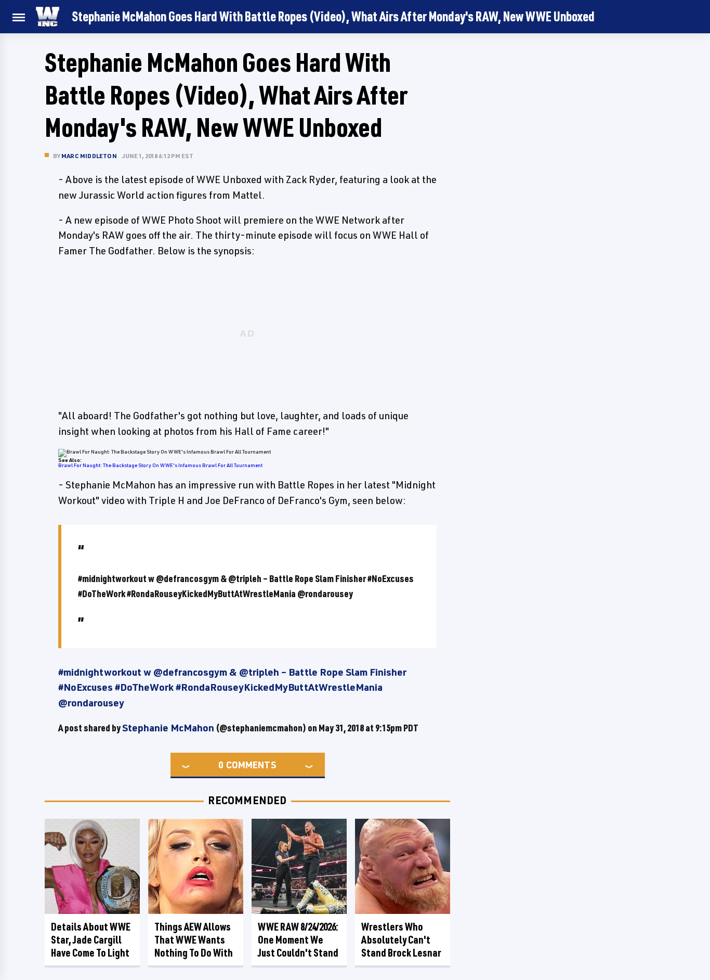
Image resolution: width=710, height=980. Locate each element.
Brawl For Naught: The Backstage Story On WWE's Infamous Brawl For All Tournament (160, 465)
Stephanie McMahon (168, 727)
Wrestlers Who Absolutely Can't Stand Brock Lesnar (401, 939)
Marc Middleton (89, 156)
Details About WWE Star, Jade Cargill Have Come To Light (90, 939)
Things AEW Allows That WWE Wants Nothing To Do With (193, 939)
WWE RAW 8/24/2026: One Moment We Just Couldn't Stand (298, 939)
